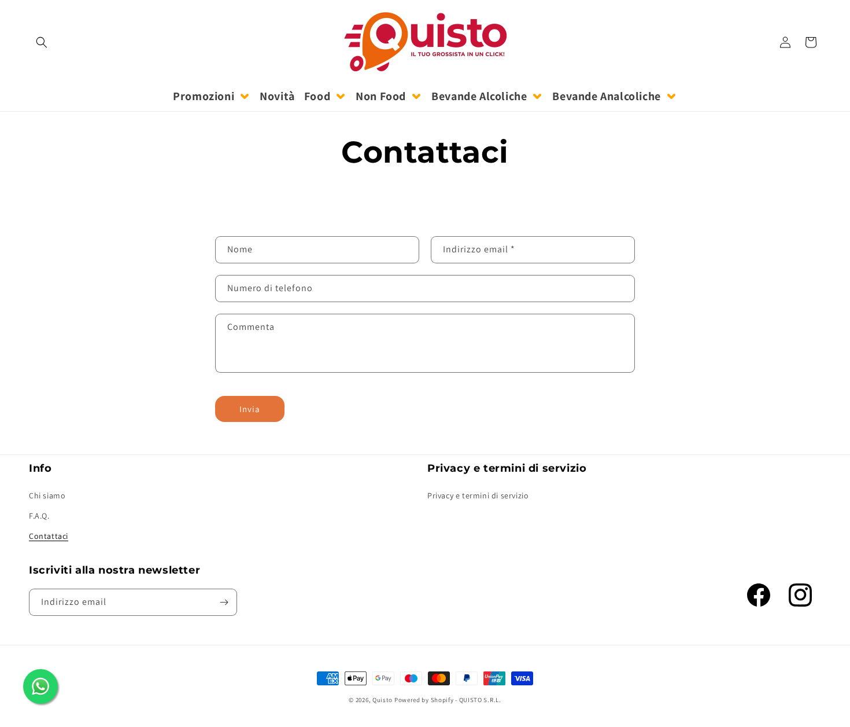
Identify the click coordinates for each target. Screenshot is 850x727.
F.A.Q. (39, 516)
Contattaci (48, 536)
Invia (249, 408)
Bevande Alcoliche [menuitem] (479, 96)
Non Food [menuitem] (381, 96)
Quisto (382, 700)
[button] (41, 42)
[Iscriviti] (223, 602)
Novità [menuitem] (277, 96)
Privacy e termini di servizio (478, 495)
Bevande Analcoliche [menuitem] (606, 96)
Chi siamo (47, 495)
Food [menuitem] (317, 96)
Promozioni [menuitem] (203, 96)
